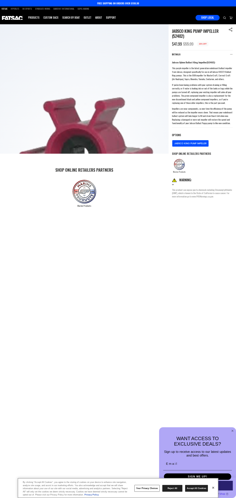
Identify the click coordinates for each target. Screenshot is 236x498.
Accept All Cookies (196, 488)
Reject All (172, 488)
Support (111, 17)
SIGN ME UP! (197, 476)
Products (33, 17)
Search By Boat (71, 17)
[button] (231, 30)
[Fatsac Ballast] (12, 18)
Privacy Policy (91, 494)
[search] (224, 17)
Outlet (87, 17)
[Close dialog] (232, 431)
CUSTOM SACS (50, 17)
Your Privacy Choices (147, 488)
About (98, 17)
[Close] (213, 487)
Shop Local (207, 17)
